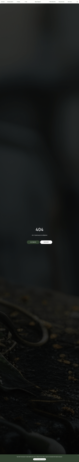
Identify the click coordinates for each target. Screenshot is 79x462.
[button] (3, 1)
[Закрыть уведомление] (78, 455)
